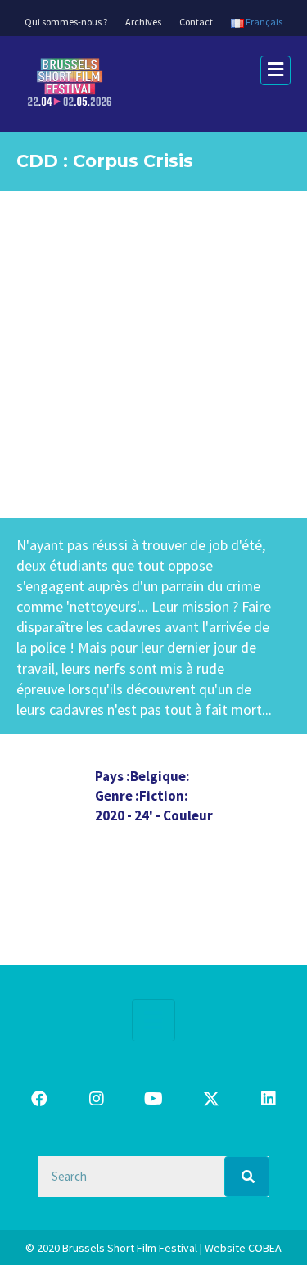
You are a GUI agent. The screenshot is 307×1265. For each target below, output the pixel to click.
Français (263, 22)
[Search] (246, 1176)
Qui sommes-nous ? (66, 22)
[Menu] (153, 1020)
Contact (196, 22)
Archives (143, 22)
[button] (39, 1098)
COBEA (265, 1247)
